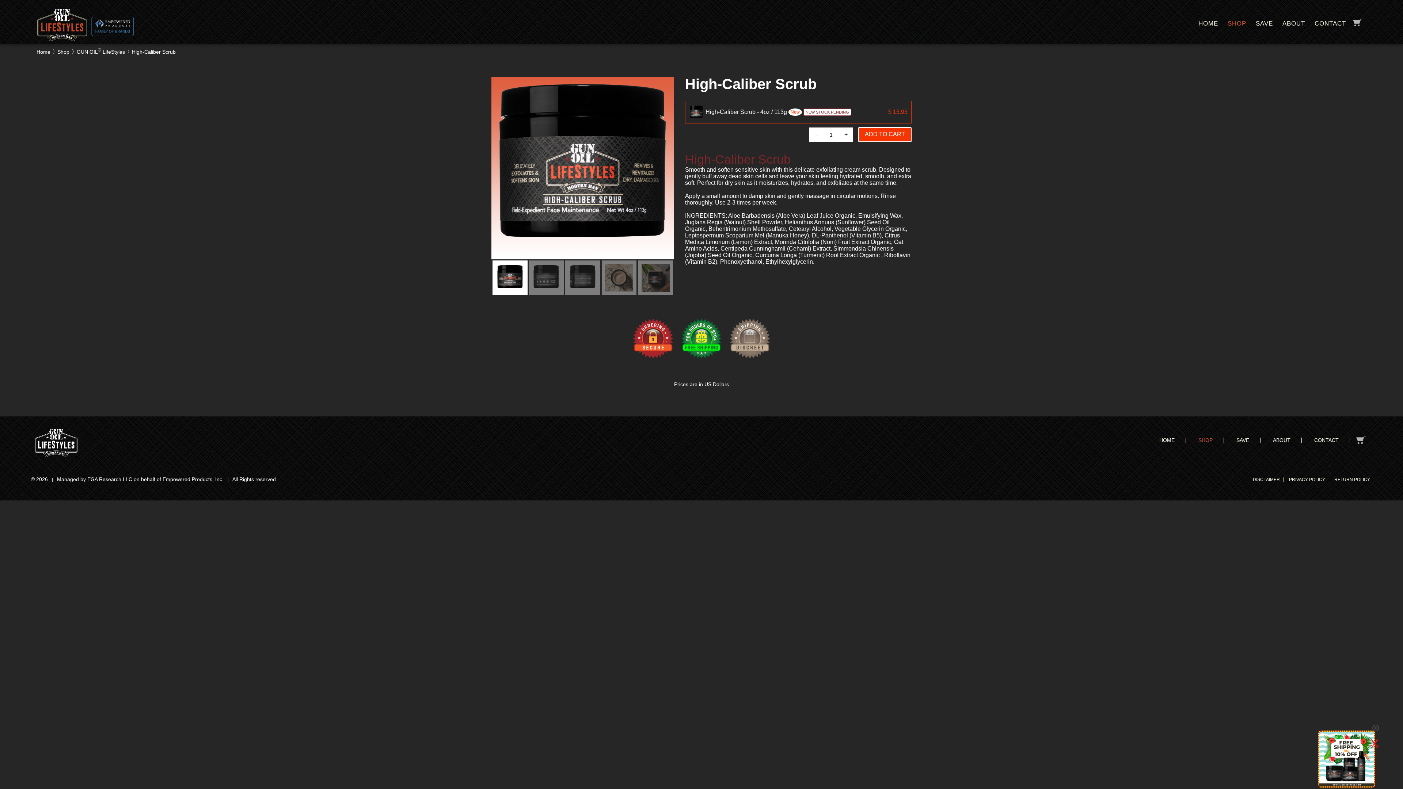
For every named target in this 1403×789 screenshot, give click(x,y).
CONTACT (1330, 23)
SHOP (1237, 23)
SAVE (1264, 23)
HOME (1208, 23)
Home (43, 52)
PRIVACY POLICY (1307, 479)
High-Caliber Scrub (154, 52)
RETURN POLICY (1352, 479)
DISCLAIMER (1266, 479)
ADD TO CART (885, 134)
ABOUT (1293, 23)
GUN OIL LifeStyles (101, 52)
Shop (63, 52)
